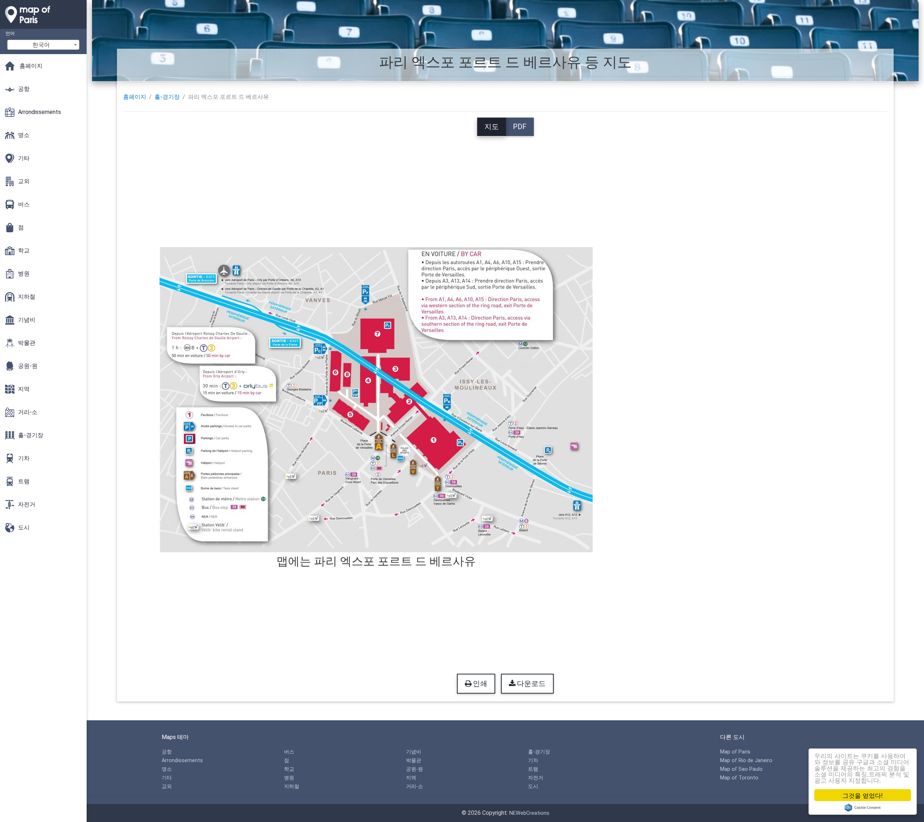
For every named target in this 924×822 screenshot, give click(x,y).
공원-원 (414, 769)
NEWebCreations (529, 813)
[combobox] (43, 45)
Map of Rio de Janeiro (746, 760)
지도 (491, 126)
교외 (167, 786)
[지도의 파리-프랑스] (43, 25)
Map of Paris (735, 752)
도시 (533, 786)
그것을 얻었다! (862, 795)
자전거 (535, 778)
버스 (289, 752)
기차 (533, 760)
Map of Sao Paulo (741, 769)
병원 (289, 778)
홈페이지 (134, 96)
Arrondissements (182, 760)
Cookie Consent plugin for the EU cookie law (863, 808)
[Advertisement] (505, 186)
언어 (10, 33)
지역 (411, 778)
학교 (289, 769)
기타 (167, 778)
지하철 (291, 786)
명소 (167, 769)
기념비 (413, 752)
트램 (533, 769)
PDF (520, 126)
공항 (167, 752)
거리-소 (414, 786)
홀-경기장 (167, 96)
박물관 (413, 760)
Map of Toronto (739, 778)
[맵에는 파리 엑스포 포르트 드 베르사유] (376, 399)
